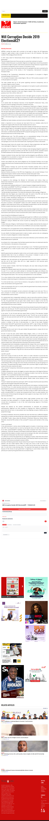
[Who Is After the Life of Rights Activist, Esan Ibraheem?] (24, 730)
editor (7, 755)
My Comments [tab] (9, 524)
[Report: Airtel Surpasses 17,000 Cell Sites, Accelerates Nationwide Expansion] (7, 24)
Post (45, 532)
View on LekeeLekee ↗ (43, 500)
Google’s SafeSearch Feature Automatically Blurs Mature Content (17, 770)
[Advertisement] (24, 488)
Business (3, 720)
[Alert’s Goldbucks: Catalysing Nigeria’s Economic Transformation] (24, 713)
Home (42, 786)
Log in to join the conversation (24, 509)
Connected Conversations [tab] (17, 524)
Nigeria (2, 736)
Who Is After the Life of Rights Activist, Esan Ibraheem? (14, 737)
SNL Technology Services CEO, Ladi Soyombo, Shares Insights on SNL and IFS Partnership (22, 754)
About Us (43, 787)
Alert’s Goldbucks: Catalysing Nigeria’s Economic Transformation (17, 721)
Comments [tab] (4, 524)
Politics (3, 44)
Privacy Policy (43, 788)
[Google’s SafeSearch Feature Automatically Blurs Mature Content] (24, 762)
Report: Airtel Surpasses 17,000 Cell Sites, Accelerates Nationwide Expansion (28, 22)
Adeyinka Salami (9, 722)
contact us (43, 806)
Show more (4, 516)
